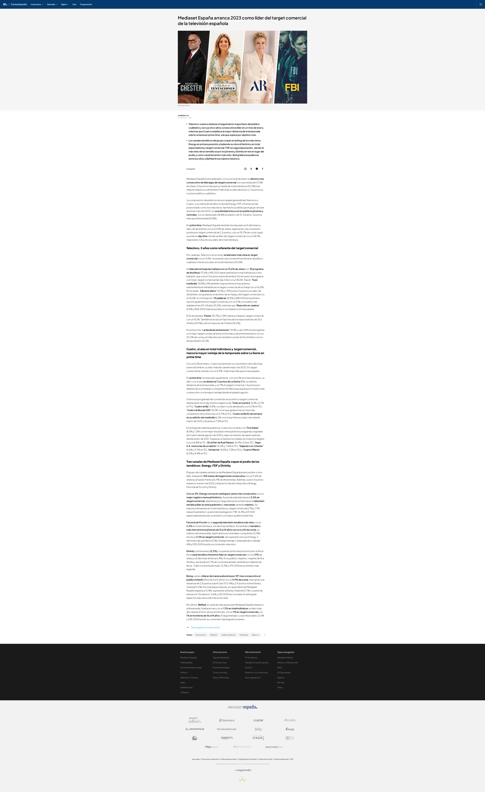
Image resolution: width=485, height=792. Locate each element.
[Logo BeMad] (195, 738)
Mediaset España (188, 657)
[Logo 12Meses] (290, 738)
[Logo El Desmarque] (195, 729)
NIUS (279, 667)
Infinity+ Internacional (287, 662)
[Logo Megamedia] (244, 770)
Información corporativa (210, 759)
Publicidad (244, 635)
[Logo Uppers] (226, 738)
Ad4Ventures (186, 687)
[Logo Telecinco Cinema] (258, 738)
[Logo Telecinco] (226, 720)
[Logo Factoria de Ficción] (226, 729)
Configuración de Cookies (247, 759)
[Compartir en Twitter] (251, 169)
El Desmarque (284, 672)
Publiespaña (186, 662)
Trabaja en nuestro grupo (257, 662)
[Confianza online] (242, 782)
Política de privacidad (228, 759)
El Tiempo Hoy (220, 662)
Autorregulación (253, 677)
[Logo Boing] (258, 729)
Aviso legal (196, 759)
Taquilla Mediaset (221, 657)
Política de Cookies (265, 759)
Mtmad (280, 682)
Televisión (213, 635)
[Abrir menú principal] (480, 4)
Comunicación (19, 4)
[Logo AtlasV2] (210, 747)
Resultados (256, 635)
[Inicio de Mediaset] (5, 4)
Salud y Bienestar (221, 677)
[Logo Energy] (290, 729)
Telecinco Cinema (189, 677)
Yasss (280, 687)
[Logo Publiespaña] (242, 747)
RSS (291, 759)
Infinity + (184, 672)
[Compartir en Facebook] (262, 169)
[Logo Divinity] (290, 720)
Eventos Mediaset (221, 667)
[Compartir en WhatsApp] (245, 169)
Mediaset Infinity (285, 657)
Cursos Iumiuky (220, 672)
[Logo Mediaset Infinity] (195, 720)
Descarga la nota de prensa (205, 627)
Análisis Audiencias (228, 635)
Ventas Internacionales (191, 667)
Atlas (182, 682)
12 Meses (184, 692)
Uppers (280, 677)
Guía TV (248, 667)
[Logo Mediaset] (242, 709)
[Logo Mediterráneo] (274, 747)
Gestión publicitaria (281, 759)
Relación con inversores (256, 672)
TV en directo (251, 657)
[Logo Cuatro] (258, 720)
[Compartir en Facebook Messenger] (257, 169)
